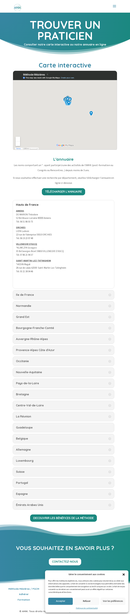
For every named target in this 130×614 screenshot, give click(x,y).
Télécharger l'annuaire (63, 191)
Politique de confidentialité (87, 608)
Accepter (60, 601)
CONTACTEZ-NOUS (65, 561)
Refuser (87, 601)
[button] (123, 574)
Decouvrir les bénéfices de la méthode (63, 518)
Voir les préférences (113, 601)
